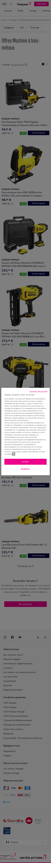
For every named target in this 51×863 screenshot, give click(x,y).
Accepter (25, 462)
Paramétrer (25, 469)
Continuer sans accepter (38, 391)
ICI (14, 454)
